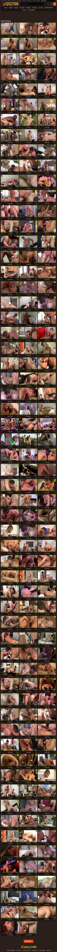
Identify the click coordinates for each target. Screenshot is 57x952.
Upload (48, 950)
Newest (16, 7)
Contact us (18, 950)
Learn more (43, 0)
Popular (11, 7)
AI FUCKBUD (31, 10)
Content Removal (26, 950)
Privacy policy (42, 950)
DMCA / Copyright (11, 950)
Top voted (22, 7)
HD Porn (24, 10)
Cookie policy (35, 950)
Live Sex (41, 7)
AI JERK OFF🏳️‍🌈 (48, 7)
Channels (28, 7)
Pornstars (34, 7)
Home (5, 7)
